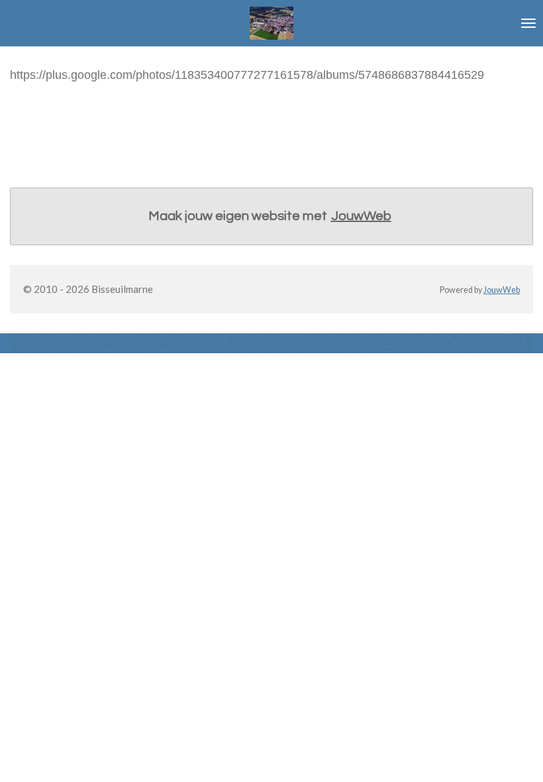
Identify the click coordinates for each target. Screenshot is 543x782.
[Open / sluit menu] (528, 23)
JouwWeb (361, 216)
